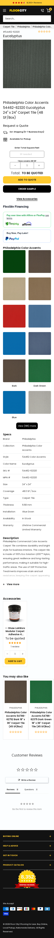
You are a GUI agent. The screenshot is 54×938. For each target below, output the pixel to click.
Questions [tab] (29, 789)
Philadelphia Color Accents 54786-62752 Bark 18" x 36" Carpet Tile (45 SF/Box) (16, 719)
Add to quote (27, 180)
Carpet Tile (9, 26)
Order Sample (27, 189)
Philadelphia (23, 26)
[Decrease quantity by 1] (15, 165)
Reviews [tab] (11, 789)
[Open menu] (4, 10)
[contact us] (42, 10)
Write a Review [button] (28, 780)
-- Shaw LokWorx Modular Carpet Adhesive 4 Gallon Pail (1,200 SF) (15, 631)
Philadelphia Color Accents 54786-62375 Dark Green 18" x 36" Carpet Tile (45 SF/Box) (41, 719)
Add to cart (15, 661)
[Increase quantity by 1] (39, 165)
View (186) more (27, 425)
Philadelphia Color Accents (42, 26)
